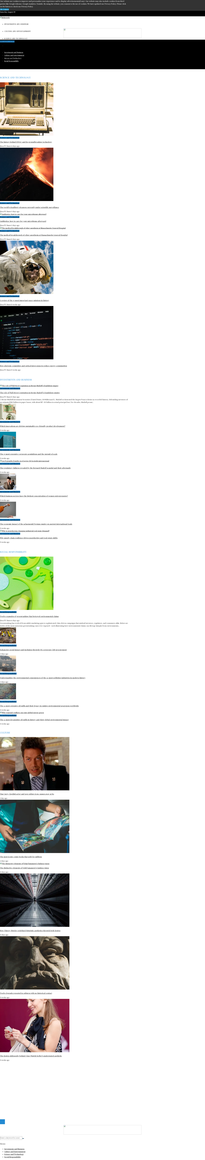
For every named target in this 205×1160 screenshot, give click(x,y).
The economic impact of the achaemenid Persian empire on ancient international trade (36, 524)
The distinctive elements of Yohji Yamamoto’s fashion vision (24, 868)
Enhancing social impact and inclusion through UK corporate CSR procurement (33, 650)
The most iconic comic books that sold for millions (21, 857)
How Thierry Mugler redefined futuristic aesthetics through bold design (30, 930)
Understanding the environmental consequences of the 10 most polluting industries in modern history (42, 678)
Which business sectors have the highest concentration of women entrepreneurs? (34, 496)
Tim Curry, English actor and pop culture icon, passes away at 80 (27, 794)
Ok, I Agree (4, 9)
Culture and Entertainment (14, 1090)
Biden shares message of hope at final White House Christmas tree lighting (31, 62)
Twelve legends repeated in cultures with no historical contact (26, 993)
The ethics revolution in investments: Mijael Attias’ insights (24, 46)
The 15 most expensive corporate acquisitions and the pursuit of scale (28, 454)
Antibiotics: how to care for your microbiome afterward (23, 221)
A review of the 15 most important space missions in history (24, 300)
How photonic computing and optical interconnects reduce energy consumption (33, 366)
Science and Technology (9, 138)
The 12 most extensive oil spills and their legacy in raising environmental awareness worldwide (39, 706)
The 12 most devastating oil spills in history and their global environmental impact (34, 720)
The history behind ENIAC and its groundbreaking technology (26, 142)
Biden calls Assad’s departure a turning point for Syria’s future (26, 58)
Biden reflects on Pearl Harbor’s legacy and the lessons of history (27, 50)
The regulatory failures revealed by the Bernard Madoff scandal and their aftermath (35, 468)
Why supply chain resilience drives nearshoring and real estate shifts (29, 538)
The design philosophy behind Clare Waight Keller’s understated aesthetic (31, 1056)
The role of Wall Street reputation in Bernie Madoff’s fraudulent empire (30, 393)
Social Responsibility (8, 612)
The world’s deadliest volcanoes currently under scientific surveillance (29, 207)
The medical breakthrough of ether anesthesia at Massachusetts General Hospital (33, 235)
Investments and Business (10, 388)
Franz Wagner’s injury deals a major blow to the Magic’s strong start (28, 54)
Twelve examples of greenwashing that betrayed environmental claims (29, 616)
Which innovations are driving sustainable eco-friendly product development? (32, 426)
